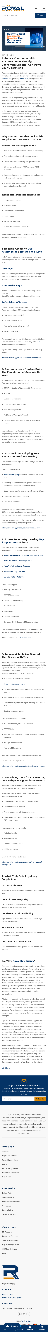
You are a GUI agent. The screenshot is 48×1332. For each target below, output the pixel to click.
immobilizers (7, 79)
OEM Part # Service (9, 1249)
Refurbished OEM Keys (14, 302)
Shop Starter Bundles (10, 1240)
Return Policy (7, 1193)
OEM (31, 248)
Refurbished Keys (31, 251)
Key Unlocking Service (10, 1245)
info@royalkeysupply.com (12, 1297)
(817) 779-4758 (8, 1294)
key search (6, 1177)
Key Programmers (26, 638)
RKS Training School (10, 1168)
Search (42, 15)
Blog (4, 1253)
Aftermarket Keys (12, 285)
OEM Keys (7, 268)
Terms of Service (8, 1214)
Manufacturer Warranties (11, 1202)
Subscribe (40, 1099)
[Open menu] (43, 7)
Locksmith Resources (10, 1173)
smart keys (24, 79)
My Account (7, 1232)
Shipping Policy (8, 1197)
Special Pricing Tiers (10, 1160)
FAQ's (4, 1164)
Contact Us (6, 1206)
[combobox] (24, 15)
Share (7, 1068)
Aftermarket (9, 251)
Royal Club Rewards (9, 1156)
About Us (5, 1151)
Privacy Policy (7, 1210)
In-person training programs (15, 684)
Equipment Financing (10, 1236)
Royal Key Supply (23, 961)
